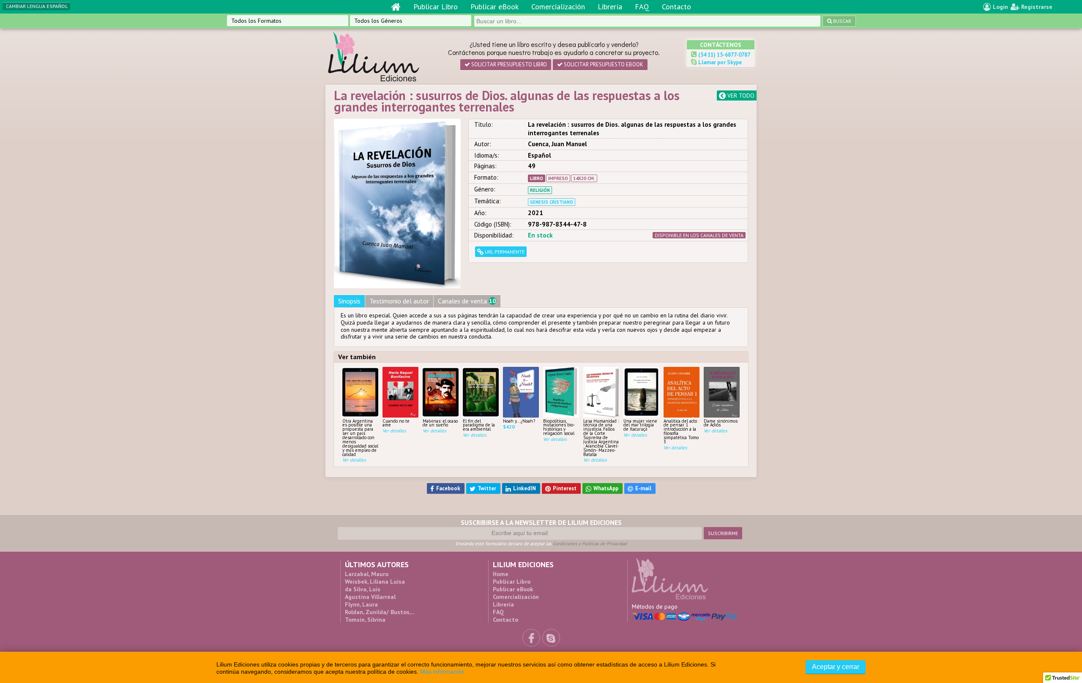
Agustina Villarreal (370, 597)
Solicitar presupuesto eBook (603, 64)
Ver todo (740, 95)
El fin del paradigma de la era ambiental (479, 425)
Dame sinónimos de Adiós (721, 423)
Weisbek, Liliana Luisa (375, 581)
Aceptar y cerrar (835, 666)
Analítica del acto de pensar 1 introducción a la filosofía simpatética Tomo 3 (681, 431)
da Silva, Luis (362, 589)
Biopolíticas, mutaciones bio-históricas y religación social (559, 427)
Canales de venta (467, 301)
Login (999, 7)
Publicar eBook (494, 6)
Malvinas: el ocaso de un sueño (440, 423)
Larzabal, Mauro (366, 574)
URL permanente (504, 252)
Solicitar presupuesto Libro (508, 64)
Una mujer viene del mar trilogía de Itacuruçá (640, 425)
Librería (610, 6)
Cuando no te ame (396, 423)
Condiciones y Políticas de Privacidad (590, 543)
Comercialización (558, 6)
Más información (442, 671)
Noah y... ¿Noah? (519, 420)
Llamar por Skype (719, 62)
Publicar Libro (435, 6)
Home (500, 574)
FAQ (642, 6)
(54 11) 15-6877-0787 (723, 54)
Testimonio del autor (399, 301)
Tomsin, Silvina (365, 619)
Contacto (676, 6)
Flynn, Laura (361, 604)
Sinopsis (349, 301)
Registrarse (1035, 7)
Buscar (841, 21)
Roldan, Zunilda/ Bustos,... (380, 612)
